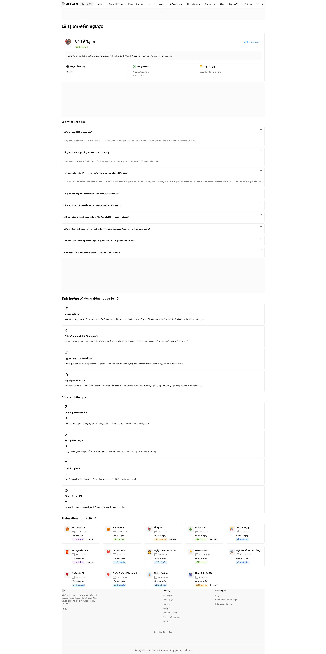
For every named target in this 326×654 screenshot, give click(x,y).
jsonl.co (169, 632)
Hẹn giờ (166, 604)
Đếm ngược (168, 599)
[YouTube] (66, 609)
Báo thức (167, 621)
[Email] (63, 609)
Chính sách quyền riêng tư (226, 599)
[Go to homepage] (63, 590)
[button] (257, 4)
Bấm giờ (166, 608)
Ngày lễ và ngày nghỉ (172, 617)
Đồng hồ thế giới (170, 612)
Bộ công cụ (167, 595)
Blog (217, 595)
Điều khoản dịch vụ (223, 604)
